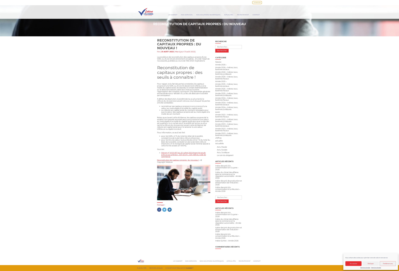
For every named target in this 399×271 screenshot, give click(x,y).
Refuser (371, 264)
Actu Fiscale (222, 147)
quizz (217, 112)
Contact (256, 15)
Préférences (388, 264)
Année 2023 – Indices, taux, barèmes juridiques (226, 134)
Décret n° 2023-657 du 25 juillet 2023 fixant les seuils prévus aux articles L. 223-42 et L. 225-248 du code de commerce (183, 155)
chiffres (218, 138)
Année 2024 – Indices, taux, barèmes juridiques (226, 108)
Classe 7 (189, 268)
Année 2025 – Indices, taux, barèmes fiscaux (226, 90)
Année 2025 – (221, 81)
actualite (219, 141)
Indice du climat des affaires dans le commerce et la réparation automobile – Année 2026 (228, 175)
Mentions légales (365, 267)
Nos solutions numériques (208, 15)
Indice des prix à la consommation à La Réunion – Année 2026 (227, 189)
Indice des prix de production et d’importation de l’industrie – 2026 (228, 183)
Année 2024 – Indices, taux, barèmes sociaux (226, 104)
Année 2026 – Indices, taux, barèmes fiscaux (226, 78)
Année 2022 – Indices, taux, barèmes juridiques (226, 120)
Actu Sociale (222, 150)
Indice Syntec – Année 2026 (226, 241)
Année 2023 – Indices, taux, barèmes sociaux (226, 125)
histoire (218, 62)
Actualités (228, 15)
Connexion (257, 2)
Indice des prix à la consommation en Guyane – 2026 (227, 168)
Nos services (187, 15)
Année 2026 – (221, 65)
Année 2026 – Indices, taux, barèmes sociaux (226, 68)
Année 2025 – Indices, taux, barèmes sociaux (226, 85)
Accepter (353, 264)
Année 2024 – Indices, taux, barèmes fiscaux (226, 99)
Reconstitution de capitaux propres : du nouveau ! (178, 160)
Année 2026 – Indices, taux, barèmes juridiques (226, 73)
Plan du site (141, 268)
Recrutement (243, 15)
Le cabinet (172, 15)
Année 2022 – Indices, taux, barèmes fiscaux (226, 116)
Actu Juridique (223, 153)
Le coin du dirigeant (225, 155)
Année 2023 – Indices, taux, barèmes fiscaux (226, 130)
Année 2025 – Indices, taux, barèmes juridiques (226, 94)
